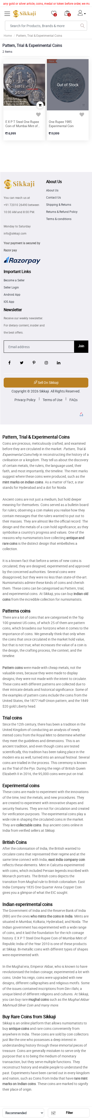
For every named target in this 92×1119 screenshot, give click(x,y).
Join (81, 346)
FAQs (73, 399)
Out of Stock (68, 84)
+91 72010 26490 (15, 205)
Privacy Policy (25, 399)
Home (8, 35)
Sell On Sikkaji (47, 382)
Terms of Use (52, 399)
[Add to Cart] (40, 105)
